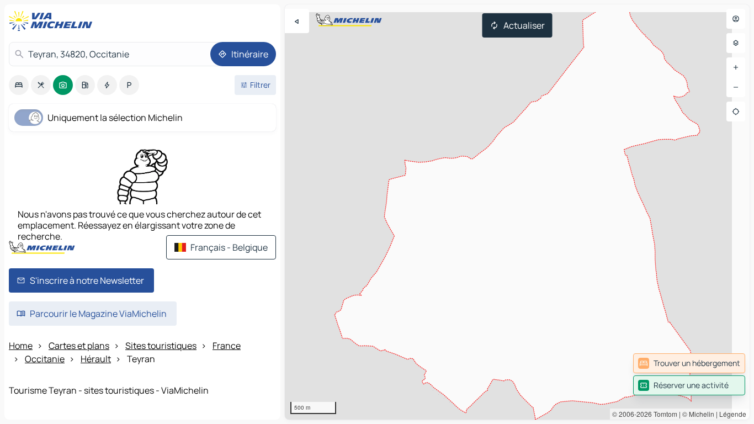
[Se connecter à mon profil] (735, 19)
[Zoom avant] (735, 67)
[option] (19, 85)
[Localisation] (735, 111)
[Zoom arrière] (735, 87)
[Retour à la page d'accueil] (53, 21)
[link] (689, 363)
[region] (517, 212)
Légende (732, 413)
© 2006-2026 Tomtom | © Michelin (663, 413)
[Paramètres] (735, 43)
